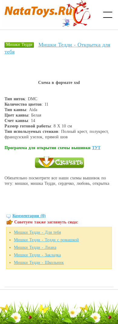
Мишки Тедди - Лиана (35, 247)
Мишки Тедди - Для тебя (37, 232)
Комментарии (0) (29, 215)
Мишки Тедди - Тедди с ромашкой (46, 240)
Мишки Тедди (19, 44)
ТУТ (96, 148)
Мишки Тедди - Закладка (37, 255)
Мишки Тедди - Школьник (39, 262)
